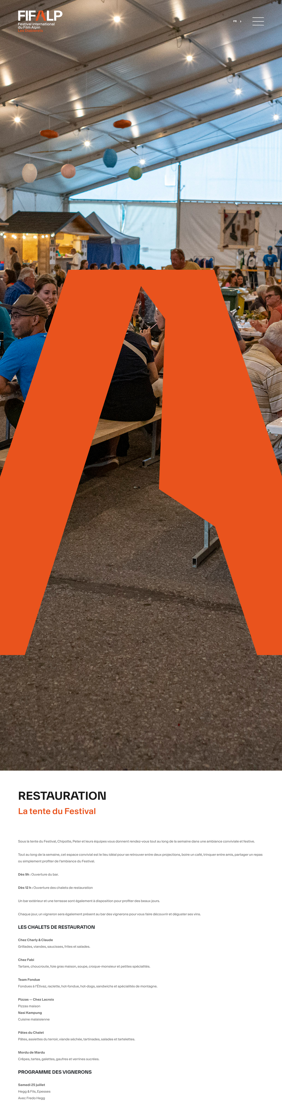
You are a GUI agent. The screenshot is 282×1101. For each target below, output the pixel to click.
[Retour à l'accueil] (40, 21)
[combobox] (236, 21)
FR (235, 21)
